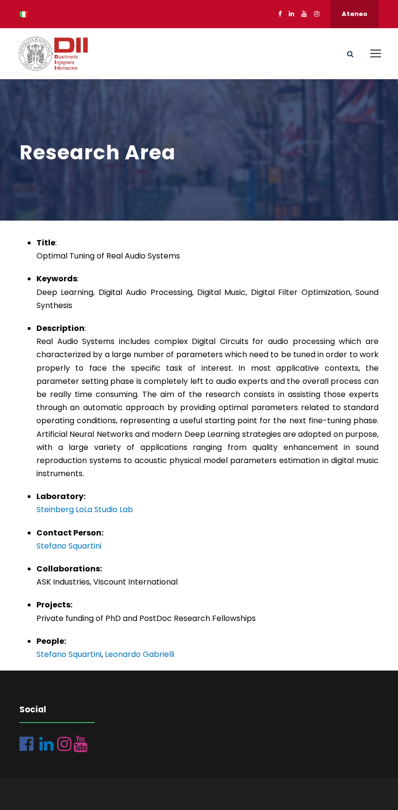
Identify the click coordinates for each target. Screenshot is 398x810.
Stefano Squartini (68, 545)
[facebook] (280, 13)
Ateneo (354, 13)
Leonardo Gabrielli (139, 654)
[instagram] (316, 13)
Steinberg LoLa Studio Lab (84, 509)
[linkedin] (291, 13)
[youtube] (304, 13)
